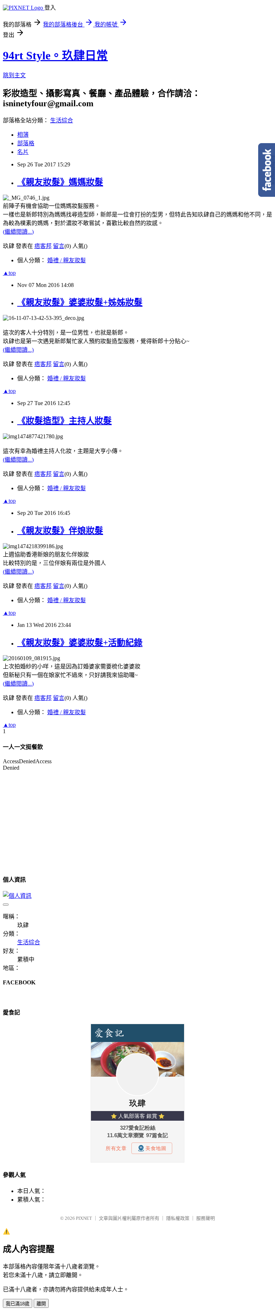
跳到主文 (14, 75)
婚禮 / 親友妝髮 (66, 260)
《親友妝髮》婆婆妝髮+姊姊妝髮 (80, 302)
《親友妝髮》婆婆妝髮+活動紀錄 (80, 642)
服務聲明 (205, 1218)
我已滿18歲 (17, 1303)
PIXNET (84, 1218)
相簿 (23, 135)
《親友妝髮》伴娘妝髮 (60, 530)
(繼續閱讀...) (18, 232)
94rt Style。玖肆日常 (55, 55)
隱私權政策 (177, 1218)
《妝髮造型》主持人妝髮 (64, 420)
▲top (9, 273)
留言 (58, 246)
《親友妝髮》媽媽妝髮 (60, 182)
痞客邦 (43, 246)
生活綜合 (61, 120)
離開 (41, 1303)
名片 (23, 152)
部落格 (25, 143)
